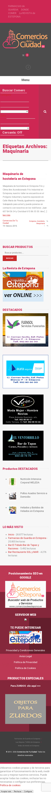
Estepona (32, 221)
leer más (6, 215)
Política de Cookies (25, 668)
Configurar (28, 791)
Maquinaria (40, 223)
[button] (14, 99)
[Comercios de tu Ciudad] (25, 47)
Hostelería (40, 221)
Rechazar (17, 791)
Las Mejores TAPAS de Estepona (28, 742)
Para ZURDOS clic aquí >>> (26, 685)
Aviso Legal (25, 656)
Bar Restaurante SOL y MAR (23, 552)
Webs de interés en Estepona (28, 746)
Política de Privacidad (25, 662)
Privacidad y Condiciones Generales (25, 650)
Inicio (11, 534)
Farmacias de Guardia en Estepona (27, 538)
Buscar (9, 258)
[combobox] (14, 104)
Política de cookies (10, 785)
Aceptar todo (6, 791)
